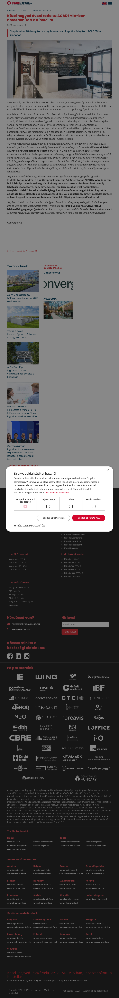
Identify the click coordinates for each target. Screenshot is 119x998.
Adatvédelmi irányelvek (57, 492)
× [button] (108, 470)
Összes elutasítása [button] (53, 517)
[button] (29, 525)
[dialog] (59, 499)
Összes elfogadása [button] (89, 517)
